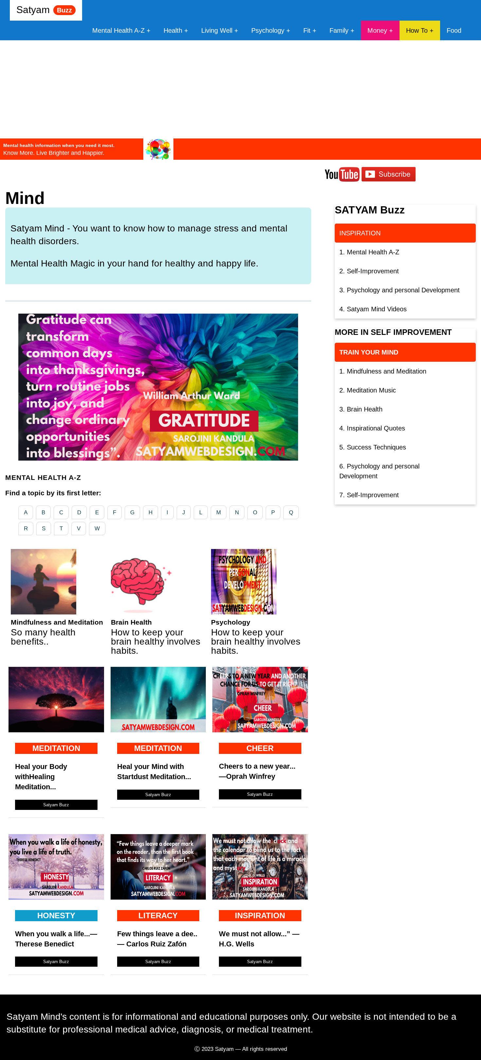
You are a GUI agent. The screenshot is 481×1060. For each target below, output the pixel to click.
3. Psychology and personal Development (399, 290)
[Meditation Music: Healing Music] (56, 728)
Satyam (44, 9)
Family (339, 30)
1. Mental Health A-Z (369, 252)
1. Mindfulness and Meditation (382, 371)
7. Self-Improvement (369, 495)
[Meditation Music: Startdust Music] (158, 728)
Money (377, 30)
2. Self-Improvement (369, 271)
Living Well (216, 30)
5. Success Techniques (372, 447)
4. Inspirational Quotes (372, 428)
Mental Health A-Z (118, 30)
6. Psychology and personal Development (379, 471)
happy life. (237, 263)
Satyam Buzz (56, 804)
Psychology (267, 30)
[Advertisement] (240, 89)
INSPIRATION (360, 233)
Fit (307, 30)
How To (417, 30)
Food (454, 30)
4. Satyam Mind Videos (373, 309)
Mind (25, 198)
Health (173, 30)
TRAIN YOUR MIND (368, 352)
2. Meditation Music (367, 390)
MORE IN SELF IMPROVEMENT (393, 332)
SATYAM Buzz (370, 210)
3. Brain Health (361, 409)
